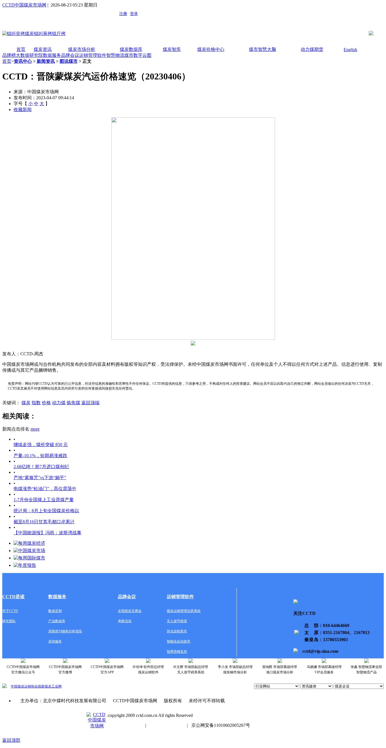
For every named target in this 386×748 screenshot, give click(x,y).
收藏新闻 (23, 109)
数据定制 (55, 611)
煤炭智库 (172, 49)
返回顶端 (90, 402)
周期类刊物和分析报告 (65, 631)
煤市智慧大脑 (262, 49)
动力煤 (59, 402)
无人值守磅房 (177, 621)
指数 (36, 402)
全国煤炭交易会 (130, 611)
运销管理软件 (92, 55)
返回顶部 (11, 740)
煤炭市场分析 (81, 49)
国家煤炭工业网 (50, 686)
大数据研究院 (29, 55)
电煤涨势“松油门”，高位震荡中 (45, 488)
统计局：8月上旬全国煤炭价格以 (46, 510)
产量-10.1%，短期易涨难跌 (40, 455)
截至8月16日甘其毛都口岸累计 (44, 521)
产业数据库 (56, 621)
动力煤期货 (312, 49)
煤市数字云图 (137, 55)
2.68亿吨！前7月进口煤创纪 (41, 466)
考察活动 (124, 621)
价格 (46, 402)
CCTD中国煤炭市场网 (24, 5)
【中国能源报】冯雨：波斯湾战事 (47, 532)
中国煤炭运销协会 (24, 686)
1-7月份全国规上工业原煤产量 (44, 499)
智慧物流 (115, 55)
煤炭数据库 (131, 49)
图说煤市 (69, 61)
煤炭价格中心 (210, 49)
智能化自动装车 (178, 641)
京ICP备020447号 (125, 725)
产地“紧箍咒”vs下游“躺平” (40, 477)
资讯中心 (23, 61)
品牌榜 (9, 55)
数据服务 (52, 55)
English (350, 49)
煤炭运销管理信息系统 (184, 611)
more (35, 429)
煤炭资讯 (43, 49)
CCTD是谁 (13, 596)
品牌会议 (70, 55)
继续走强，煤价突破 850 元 (41, 444)
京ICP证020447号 (166, 725)
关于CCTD (10, 611)
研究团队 (9, 621)
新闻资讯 (46, 61)
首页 (20, 49)
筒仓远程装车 (177, 631)
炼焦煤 (73, 402)
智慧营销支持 (177, 652)
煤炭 (26, 402)
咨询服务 (55, 641)
